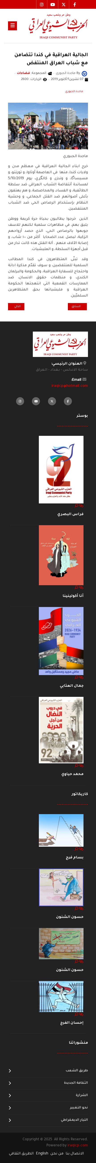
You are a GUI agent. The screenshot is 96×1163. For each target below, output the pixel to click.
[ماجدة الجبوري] (84, 74)
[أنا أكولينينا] (61, 555)
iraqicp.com (77, 1146)
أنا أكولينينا (73, 596)
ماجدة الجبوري (74, 91)
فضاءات (23, 73)
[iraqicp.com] (52, 26)
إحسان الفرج (71, 1023)
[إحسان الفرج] (61, 997)
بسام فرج (74, 858)
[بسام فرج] (61, 830)
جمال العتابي (71, 686)
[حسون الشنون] (61, 888)
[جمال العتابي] (61, 641)
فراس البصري (70, 514)
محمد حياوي (72, 774)
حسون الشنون (69, 917)
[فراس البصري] (61, 470)
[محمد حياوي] (61, 730)
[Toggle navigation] (12, 25)
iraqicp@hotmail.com (70, 386)
